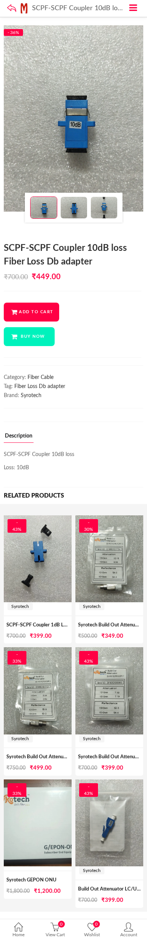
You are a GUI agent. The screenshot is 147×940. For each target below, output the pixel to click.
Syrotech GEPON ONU (31, 880)
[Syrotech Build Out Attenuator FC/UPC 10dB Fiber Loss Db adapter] (109, 519)
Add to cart (36, 312)
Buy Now (33, 336)
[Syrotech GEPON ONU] (38, 783)
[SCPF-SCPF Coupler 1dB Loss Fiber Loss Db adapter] (38, 519)
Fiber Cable (41, 377)
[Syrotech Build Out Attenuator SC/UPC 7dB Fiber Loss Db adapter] (109, 651)
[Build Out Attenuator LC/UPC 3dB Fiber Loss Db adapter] (109, 783)
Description (18, 436)
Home (18, 934)
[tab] (19, 438)
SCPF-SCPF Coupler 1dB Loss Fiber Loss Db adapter (62, 625)
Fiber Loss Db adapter (39, 386)
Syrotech (31, 395)
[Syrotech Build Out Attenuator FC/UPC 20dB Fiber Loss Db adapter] (38, 651)
